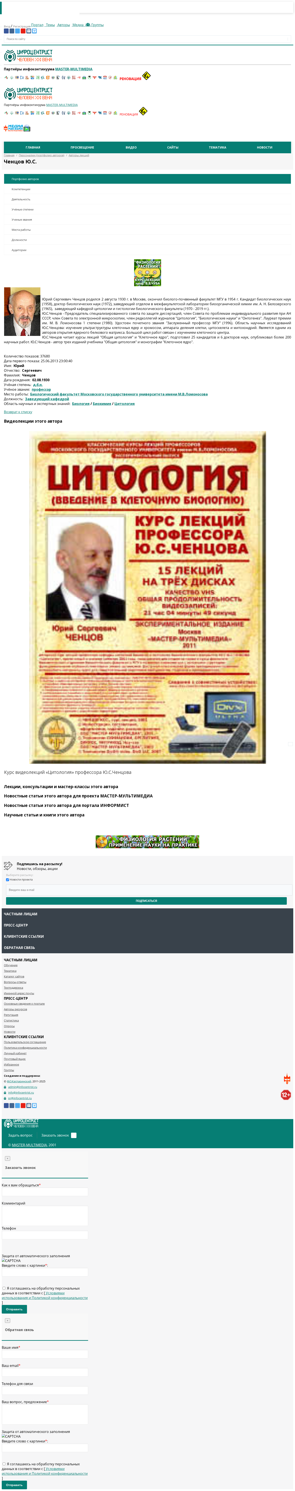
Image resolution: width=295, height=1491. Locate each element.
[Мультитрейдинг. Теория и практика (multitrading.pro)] (6, 78)
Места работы (21, 230)
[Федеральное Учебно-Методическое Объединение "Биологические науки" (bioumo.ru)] (89, 78)
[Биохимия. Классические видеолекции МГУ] (27, 78)
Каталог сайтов (14, 976)
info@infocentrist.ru (21, 1092)
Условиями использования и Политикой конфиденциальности (45, 1295)
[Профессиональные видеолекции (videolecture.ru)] (58, 78)
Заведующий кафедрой (47, 399)
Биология (81, 403)
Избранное (11, 1064)
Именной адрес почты (19, 993)
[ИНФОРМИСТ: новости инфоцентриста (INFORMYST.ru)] (16, 78)
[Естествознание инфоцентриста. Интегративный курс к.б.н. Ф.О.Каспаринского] (11, 78)
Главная (33, 147)
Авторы (63, 24)
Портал (36, 24)
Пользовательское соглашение (25, 1042)
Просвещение (82, 147)
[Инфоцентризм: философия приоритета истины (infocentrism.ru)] (63, 78)
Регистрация (21, 26)
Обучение (10, 965)
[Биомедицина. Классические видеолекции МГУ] (42, 78)
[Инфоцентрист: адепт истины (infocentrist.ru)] (68, 78)
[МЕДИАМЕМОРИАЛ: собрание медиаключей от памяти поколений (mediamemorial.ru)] (110, 78)
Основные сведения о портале (24, 1004)
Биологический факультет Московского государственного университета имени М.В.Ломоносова (119, 394)
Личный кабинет (15, 1053)
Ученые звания (22, 219)
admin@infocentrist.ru (22, 1087)
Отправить (14, 1309)
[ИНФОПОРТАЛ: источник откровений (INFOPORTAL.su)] (22, 78)
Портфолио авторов (25, 179)
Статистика (11, 1020)
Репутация (11, 1015)
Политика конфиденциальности (25, 1048)
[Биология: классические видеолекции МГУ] (37, 78)
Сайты (172, 147)
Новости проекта (21, 879)
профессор (41, 389)
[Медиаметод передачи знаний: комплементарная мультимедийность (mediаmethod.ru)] (105, 78)
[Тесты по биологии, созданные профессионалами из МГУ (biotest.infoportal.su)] (115, 78)
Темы (50, 24)
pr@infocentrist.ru (20, 1098)
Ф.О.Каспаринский (19, 1081)
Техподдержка (13, 988)
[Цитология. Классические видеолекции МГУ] (48, 78)
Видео (131, 147)
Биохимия (102, 403)
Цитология (124, 403)
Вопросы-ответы (15, 982)
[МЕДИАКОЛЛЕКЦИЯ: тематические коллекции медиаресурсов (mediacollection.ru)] (73, 78)
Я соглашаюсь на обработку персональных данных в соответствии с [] (45, 1295)
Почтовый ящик (15, 1059)
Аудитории (19, 250)
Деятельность (21, 199)
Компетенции (21, 189)
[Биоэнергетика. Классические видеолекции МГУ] (32, 78)
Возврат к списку (18, 412)
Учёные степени (22, 209)
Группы (97, 24)
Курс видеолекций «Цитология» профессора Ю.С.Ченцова (68, 772)
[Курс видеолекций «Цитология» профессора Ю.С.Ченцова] (147, 597)
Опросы (9, 1026)
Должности (19, 240)
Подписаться (146, 901)
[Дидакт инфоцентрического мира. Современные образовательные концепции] (53, 78)
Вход (7, 26)
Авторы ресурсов (15, 1009)
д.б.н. (38, 384)
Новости (264, 147)
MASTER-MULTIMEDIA (29, 1145)
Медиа (78, 24)
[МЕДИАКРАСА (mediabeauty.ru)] (79, 78)
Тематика (217, 147)
